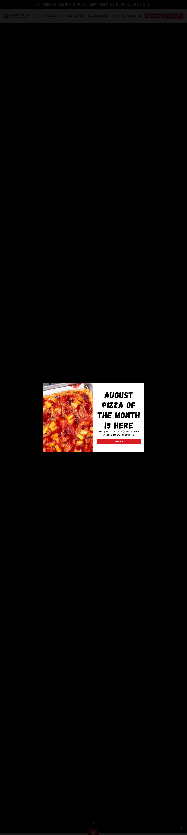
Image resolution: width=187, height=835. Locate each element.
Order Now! (119, 441)
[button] (141, 386)
